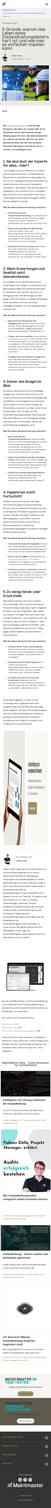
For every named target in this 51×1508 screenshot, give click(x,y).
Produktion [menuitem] (10, 1446)
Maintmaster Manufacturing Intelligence (19, 1031)
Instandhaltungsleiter (17, 125)
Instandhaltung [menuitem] (12, 1437)
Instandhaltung (9, 23)
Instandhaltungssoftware (19, 339)
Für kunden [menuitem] (9, 1455)
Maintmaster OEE (10, 1027)
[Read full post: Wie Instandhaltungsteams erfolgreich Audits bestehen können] (25, 1175)
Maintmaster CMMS (10, 1024)
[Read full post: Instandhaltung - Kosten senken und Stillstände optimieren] (25, 1252)
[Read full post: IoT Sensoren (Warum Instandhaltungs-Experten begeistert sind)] (25, 1323)
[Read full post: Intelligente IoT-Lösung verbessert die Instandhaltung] (25, 1098)
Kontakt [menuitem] (7, 1464)
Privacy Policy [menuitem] (25, 1495)
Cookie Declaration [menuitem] (25, 1500)
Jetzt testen (25, 1394)
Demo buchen (25, 1421)
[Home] (25, 1486)
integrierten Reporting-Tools (20, 559)
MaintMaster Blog (8, 10)
